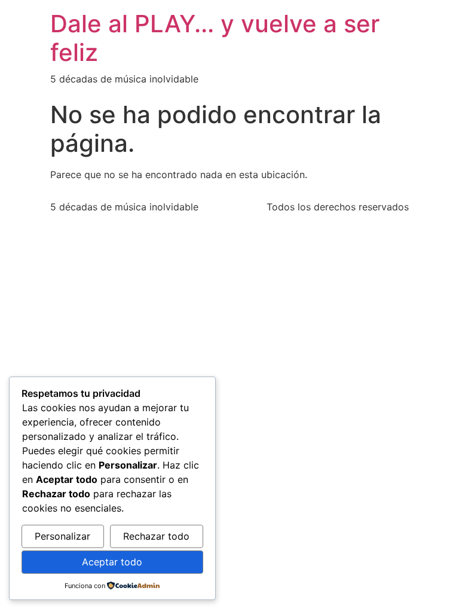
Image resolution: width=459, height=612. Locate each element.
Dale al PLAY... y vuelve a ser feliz (215, 38)
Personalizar (62, 536)
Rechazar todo (156, 536)
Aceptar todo (112, 562)
